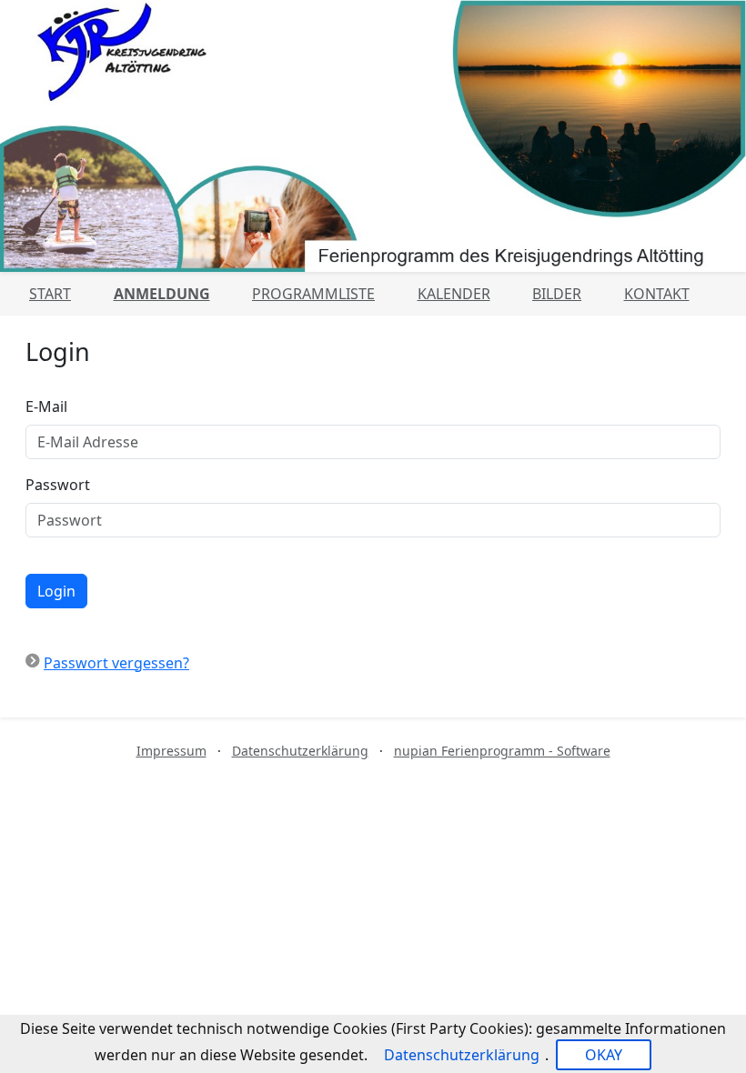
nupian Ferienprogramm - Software (502, 750)
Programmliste (313, 294)
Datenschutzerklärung (300, 750)
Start (50, 294)
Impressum (171, 750)
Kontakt (657, 294)
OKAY (603, 1055)
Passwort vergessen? (116, 663)
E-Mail (46, 406)
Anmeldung (162, 294)
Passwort (57, 485)
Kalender (454, 294)
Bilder (556, 294)
